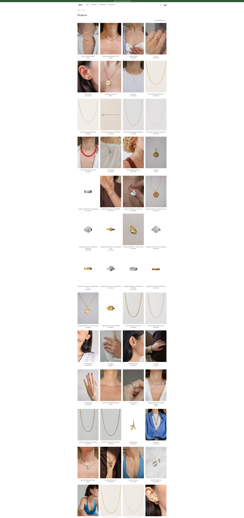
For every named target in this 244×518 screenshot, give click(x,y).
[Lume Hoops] (155, 500)
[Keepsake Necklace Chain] (110, 462)
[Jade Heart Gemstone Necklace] (88, 462)
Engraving (156, 170)
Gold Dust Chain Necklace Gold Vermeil (88, 442)
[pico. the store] (81, 4)
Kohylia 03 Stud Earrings (155, 480)
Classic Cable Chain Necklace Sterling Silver (156, 132)
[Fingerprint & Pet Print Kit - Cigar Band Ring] (88, 191)
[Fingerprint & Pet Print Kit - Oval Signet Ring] (155, 229)
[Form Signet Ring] (88, 385)
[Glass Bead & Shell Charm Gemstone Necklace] (155, 385)
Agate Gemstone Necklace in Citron (110, 56)
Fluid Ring (156, 363)
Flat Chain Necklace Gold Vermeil (133, 325)
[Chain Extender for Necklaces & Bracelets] (110, 114)
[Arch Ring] (155, 38)
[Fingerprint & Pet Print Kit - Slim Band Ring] (155, 269)
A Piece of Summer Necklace (88, 56)
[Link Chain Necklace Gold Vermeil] (110, 500)
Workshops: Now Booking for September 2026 (122, 1)
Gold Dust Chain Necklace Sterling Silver (110, 442)
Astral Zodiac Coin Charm (111, 94)
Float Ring (110, 363)
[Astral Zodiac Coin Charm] (110, 76)
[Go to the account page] (163, 4)
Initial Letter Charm (133, 442)
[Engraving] (155, 152)
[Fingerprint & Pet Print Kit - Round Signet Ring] (110, 269)
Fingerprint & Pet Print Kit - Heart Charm (133, 209)
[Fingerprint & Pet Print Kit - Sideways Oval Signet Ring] (133, 269)
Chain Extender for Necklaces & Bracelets (110, 132)
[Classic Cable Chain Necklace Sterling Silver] (155, 114)
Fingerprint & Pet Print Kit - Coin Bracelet (110, 209)
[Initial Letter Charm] (133, 424)
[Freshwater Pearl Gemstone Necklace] (110, 385)
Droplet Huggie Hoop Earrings (133, 170)
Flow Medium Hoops (133, 363)
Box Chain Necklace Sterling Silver (88, 132)
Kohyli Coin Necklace (133, 480)
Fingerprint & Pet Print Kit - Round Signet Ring (110, 286)
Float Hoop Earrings (88, 363)
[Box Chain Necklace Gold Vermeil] (155, 76)
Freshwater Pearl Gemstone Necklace (110, 402)
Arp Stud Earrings (88, 94)
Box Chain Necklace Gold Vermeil (156, 94)
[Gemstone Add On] (133, 385)
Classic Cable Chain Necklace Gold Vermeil (133, 132)
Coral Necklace (110, 170)
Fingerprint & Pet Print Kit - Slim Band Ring (156, 286)
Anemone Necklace (133, 56)
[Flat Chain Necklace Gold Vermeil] (133, 308)
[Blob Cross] (133, 76)
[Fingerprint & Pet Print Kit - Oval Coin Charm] (133, 229)
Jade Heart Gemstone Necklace (88, 480)
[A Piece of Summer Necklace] (88, 38)
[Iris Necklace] (155, 424)
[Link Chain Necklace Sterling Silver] (133, 500)
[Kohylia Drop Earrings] (88, 500)
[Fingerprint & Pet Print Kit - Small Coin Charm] (88, 308)
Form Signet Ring (88, 402)
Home (79, 10)
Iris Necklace (156, 442)
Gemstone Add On (133, 402)
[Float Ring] (110, 346)
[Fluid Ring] (155, 346)
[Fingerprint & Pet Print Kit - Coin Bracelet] (110, 191)
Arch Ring (156, 56)
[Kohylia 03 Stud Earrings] (155, 462)
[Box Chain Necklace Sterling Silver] (88, 114)
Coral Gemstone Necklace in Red (88, 170)
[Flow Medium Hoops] (133, 346)
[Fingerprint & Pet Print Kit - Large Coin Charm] (155, 191)
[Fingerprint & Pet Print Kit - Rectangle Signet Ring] (88, 269)
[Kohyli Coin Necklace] (133, 462)
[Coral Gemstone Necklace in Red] (88, 152)
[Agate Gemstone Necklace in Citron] (110, 38)
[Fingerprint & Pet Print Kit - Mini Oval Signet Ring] (110, 229)
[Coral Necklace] (110, 152)
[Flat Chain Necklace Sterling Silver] (155, 308)
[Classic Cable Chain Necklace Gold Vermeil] (133, 114)
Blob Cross (133, 94)
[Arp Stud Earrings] (88, 76)
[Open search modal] (160, 4)
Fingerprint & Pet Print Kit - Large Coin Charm (156, 209)
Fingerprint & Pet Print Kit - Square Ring (111, 325)
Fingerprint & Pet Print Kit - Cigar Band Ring (88, 209)
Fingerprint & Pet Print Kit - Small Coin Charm (88, 325)
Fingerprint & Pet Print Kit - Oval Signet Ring (156, 247)
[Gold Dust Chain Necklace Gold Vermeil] (88, 424)
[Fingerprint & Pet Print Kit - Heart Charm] (133, 191)
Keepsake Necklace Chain (111, 480)
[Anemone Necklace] (133, 38)
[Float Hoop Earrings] (88, 346)
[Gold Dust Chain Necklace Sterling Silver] (110, 424)
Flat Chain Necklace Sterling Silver (156, 325)
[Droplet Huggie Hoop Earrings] (133, 152)
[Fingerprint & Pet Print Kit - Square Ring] (110, 308)
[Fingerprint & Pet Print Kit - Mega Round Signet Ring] (88, 229)
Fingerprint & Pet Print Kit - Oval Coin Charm (133, 247)
